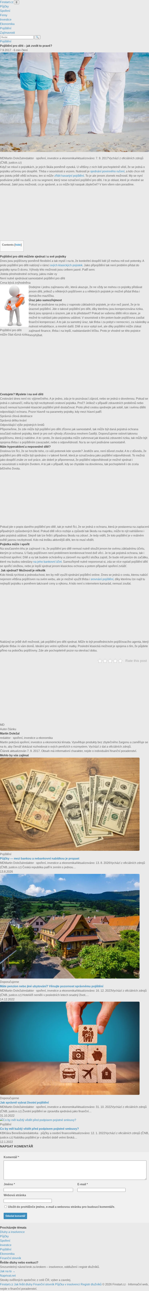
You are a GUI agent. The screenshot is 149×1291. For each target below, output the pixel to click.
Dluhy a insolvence (12, 1231)
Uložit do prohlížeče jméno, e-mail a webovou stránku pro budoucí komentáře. (61, 1206)
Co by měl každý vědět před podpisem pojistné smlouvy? (39, 1128)
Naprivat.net (8, 1275)
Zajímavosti (7, 32)
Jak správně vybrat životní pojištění (24, 1102)
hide (18, 244)
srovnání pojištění (102, 579)
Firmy (3, 15)
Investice (5, 19)
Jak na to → (7, 1271)
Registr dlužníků (91, 1284)
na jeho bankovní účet (47, 561)
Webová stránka (15, 1195)
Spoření (5, 10)
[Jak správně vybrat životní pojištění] (70, 1093)
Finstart (6, 2)
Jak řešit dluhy (23, 1284)
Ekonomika (7, 23)
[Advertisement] (74, 213)
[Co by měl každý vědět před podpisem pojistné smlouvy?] (38, 1120)
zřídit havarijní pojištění (69, 175)
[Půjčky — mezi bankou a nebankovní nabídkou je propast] (70, 849)
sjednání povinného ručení (107, 171)
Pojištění (5, 28)
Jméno (9, 1184)
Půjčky (4, 6)
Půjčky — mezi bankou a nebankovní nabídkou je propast (39, 858)
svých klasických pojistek (66, 265)
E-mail (82, 1184)
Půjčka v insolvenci (67, 1284)
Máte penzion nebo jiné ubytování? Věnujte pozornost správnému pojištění (51, 986)
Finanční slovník (10, 1258)
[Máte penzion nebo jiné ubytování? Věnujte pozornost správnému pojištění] (70, 977)
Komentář (11, 1157)
